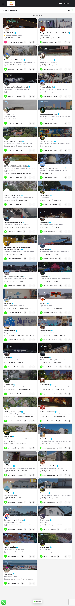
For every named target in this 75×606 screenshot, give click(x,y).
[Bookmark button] (33, 42)
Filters (69, 10)
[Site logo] (11, 3)
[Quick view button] (30, 42)
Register (66, 3)
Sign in (60, 3)
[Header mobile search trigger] (72, 3)
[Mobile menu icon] (3, 4)
